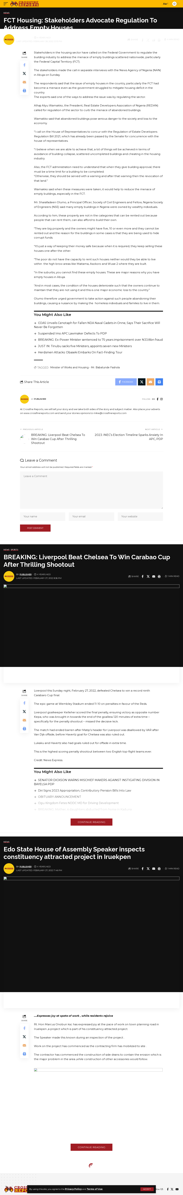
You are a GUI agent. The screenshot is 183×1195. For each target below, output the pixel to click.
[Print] (158, 39)
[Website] (153, 399)
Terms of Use (95, 1189)
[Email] (152, 39)
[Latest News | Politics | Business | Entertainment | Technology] (25, 3)
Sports (14, 550)
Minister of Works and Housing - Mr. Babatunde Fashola (85, 367)
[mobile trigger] (7, 3)
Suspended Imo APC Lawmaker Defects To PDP (72, 333)
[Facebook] (157, 399)
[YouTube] (177, 1189)
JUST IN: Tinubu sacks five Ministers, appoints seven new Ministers (85, 346)
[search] (158, 4)
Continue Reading (91, 822)
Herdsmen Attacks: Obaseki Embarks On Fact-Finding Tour (80, 352)
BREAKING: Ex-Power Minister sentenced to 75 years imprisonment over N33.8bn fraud (100, 339)
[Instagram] (161, 399)
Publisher (26, 37)
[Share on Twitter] (147, 39)
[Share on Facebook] (141, 39)
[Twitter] (172, 1189)
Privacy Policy (73, 1189)
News (6, 13)
